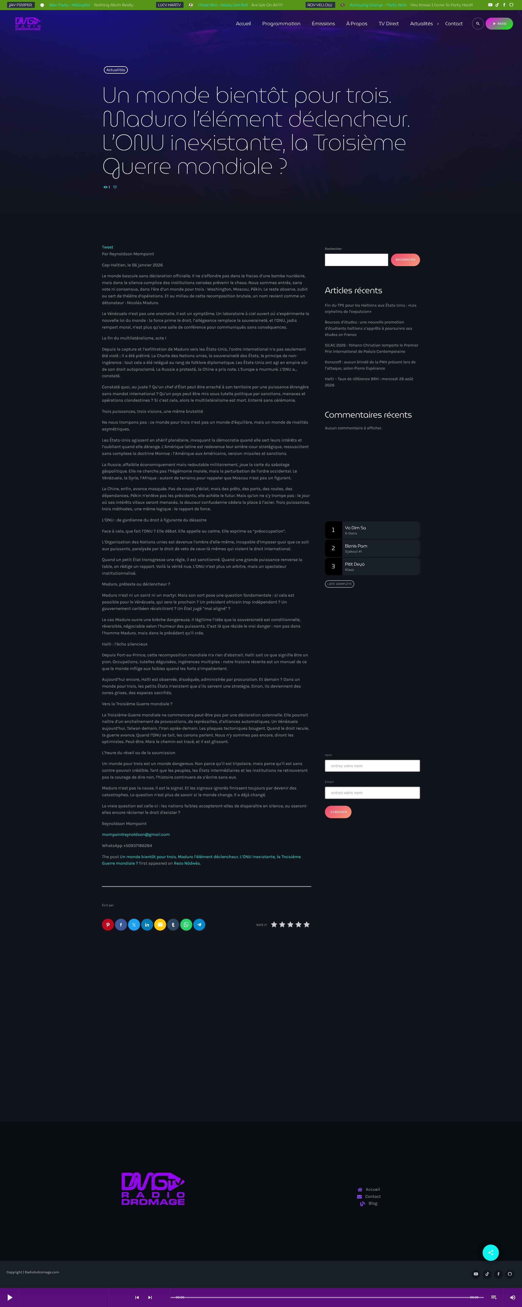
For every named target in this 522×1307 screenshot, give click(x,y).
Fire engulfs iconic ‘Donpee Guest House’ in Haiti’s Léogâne (382, 704)
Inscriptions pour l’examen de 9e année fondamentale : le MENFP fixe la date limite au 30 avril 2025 (383, 731)
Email (329, 782)
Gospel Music (345, 475)
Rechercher (333, 249)
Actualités (116, 70)
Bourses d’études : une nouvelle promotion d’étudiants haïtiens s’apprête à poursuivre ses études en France (368, 328)
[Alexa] (511, 5)
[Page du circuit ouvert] (164, 1297)
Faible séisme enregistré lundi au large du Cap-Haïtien (369, 676)
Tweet (107, 247)
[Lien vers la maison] (28, 23)
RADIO (499, 23)
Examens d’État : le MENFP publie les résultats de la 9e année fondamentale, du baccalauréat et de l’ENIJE (371, 620)
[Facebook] (504, 5)
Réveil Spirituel (350, 484)
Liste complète (339, 584)
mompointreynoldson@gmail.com (136, 834)
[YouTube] (490, 5)
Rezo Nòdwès (187, 863)
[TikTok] (497, 5)
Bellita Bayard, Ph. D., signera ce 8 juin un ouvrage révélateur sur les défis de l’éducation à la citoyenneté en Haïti (383, 651)
